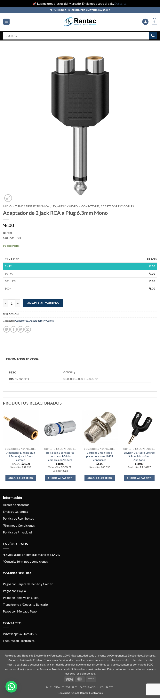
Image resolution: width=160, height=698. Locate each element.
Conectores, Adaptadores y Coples (107, 206)
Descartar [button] (121, 3)
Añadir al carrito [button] (20, 478)
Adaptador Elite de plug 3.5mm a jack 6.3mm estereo (20, 456)
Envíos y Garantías (15, 511)
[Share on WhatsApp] (6, 329)
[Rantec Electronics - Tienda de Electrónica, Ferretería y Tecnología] (80, 21)
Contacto (107, 687)
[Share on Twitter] (20, 329)
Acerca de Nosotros (16, 504)
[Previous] (3, 449)
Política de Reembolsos (18, 518)
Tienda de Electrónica (32, 206)
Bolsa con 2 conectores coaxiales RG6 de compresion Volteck (60, 456)
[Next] (157, 449)
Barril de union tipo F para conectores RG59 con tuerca (99, 456)
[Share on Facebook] (13, 329)
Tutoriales (69, 687)
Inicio (7, 206)
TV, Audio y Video (65, 206)
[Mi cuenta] (145, 22)
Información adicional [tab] (23, 359)
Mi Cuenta (53, 687)
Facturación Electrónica (19, 640)
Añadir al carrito (43, 303)
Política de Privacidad (17, 532)
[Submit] (153, 35)
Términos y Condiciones (19, 525)
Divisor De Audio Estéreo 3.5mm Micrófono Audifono (139, 456)
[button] (6, 22)
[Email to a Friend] (27, 329)
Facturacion (89, 687)
